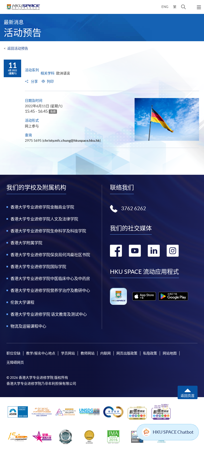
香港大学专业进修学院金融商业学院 (42, 207)
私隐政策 (150, 353)
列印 (50, 81)
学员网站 (68, 353)
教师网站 (88, 353)
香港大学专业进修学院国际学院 (38, 266)
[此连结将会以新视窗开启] (144, 296)
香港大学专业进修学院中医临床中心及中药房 (50, 278)
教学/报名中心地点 (40, 353)
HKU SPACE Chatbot (173, 432)
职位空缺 (13, 353)
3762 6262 (133, 208)
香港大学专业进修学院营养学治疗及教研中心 (50, 290)
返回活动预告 (17, 48)
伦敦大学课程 (22, 302)
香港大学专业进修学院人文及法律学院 (44, 219)
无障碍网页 (15, 362)
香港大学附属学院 (26, 243)
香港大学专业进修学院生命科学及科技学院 (48, 231)
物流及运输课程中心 (28, 326)
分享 (34, 81)
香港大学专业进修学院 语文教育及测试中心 (48, 314)
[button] (183, 7)
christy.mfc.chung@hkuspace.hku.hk (71, 140)
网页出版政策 (126, 353)
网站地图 (170, 353)
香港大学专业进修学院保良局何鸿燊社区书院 (50, 254)
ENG (164, 6)
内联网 (105, 353)
